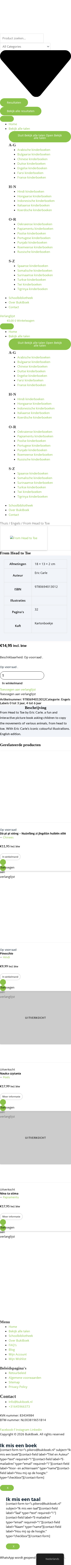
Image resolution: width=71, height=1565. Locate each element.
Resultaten (14, 102)
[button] (18, 689)
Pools (6, 1077)
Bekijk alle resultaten (21, 111)
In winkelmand (12, 683)
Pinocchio (6, 953)
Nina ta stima (9, 1193)
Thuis (4, 523)
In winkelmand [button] (10, 856)
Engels (16, 523)
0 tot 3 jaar (17, 703)
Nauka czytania (10, 1073)
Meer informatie (11, 1096)
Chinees (8, 837)
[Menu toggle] (7, 119)
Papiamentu (11, 1197)
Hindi (6, 957)
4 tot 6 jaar (33, 703)
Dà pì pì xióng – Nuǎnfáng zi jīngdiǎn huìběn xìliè (33, 833)
